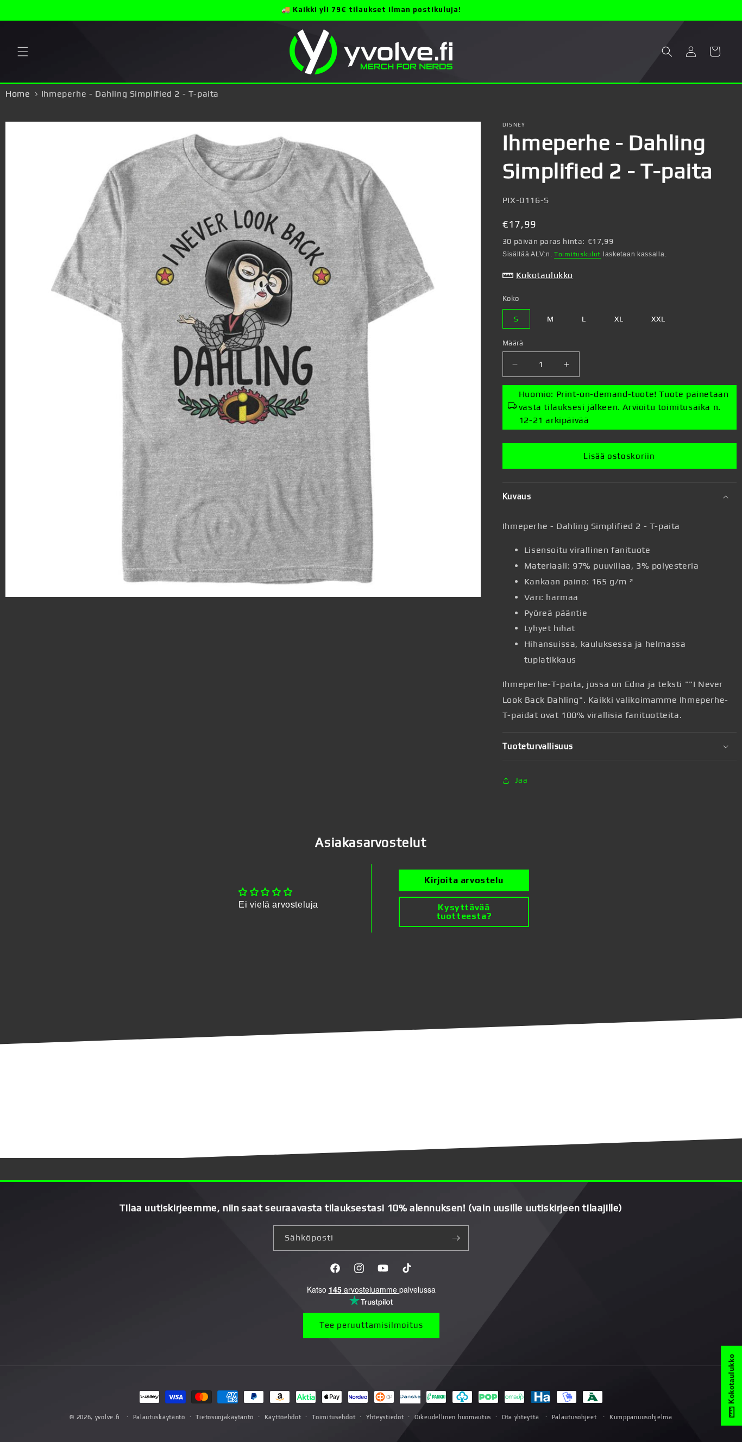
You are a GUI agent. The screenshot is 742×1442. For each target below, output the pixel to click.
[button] (23, 52)
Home (17, 94)
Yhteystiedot (385, 1417)
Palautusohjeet (574, 1417)
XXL (658, 318)
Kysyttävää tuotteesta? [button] (464, 911)
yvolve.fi (107, 1417)
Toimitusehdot (333, 1417)
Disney (514, 125)
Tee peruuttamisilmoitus (371, 1325)
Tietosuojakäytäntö (225, 1417)
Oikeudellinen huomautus (452, 1417)
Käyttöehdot (283, 1417)
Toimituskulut (577, 254)
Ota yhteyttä (520, 1417)
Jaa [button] (521, 780)
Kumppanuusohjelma (640, 1417)
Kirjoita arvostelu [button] (463, 880)
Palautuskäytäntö (159, 1417)
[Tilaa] (456, 1238)
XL (619, 318)
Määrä (513, 343)
